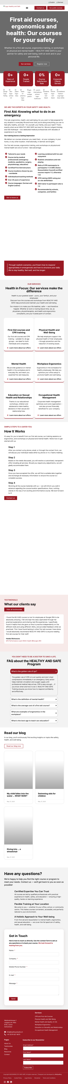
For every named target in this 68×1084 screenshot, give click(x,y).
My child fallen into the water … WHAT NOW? (18, 794)
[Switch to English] (52, 2)
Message (12, 983)
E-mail (11, 975)
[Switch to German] (60, 2)
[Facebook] (8, 1082)
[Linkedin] (11, 1082)
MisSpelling (58, 1074)
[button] (27, 8)
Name (11, 950)
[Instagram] (4, 1082)
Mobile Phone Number (17, 967)
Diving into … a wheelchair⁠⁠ (14, 850)
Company (13, 959)
